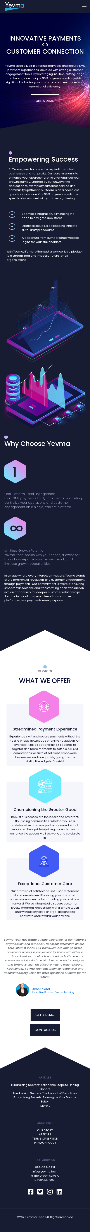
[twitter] (41, 1191)
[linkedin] (59, 1191)
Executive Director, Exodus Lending (53, 992)
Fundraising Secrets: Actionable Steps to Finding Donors (45, 1087)
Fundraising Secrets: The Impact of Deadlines (45, 1093)
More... (45, 1106)
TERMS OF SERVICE (45, 1138)
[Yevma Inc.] (14, 6)
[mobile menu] (84, 6)
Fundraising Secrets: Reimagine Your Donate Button (45, 1099)
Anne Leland (41, 989)
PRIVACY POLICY (45, 1143)
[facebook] (31, 1191)
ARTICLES (45, 1134)
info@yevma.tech (45, 1171)
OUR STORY (45, 1130)
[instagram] (50, 1191)
